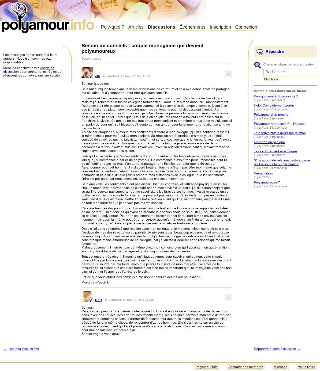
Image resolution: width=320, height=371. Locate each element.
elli (97, 76)
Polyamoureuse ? (267, 182)
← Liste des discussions (21, 349)
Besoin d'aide (91, 58)
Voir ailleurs (306, 367)
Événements (192, 27)
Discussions (161, 27)
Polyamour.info (48, 16)
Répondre (275, 51)
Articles (136, 27)
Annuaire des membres (245, 367)
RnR (98, 300)
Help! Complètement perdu (274, 105)
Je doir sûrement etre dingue (275, 151)
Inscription (220, 27)
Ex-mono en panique (269, 142)
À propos (280, 367)
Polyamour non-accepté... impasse (279, 124)
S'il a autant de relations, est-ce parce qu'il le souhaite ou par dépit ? (282, 162)
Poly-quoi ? (112, 27)
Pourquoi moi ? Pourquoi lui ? (276, 96)
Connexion (246, 27)
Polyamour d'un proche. (271, 114)
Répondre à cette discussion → (277, 349)
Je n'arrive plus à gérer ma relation (280, 133)
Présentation (263, 173)
